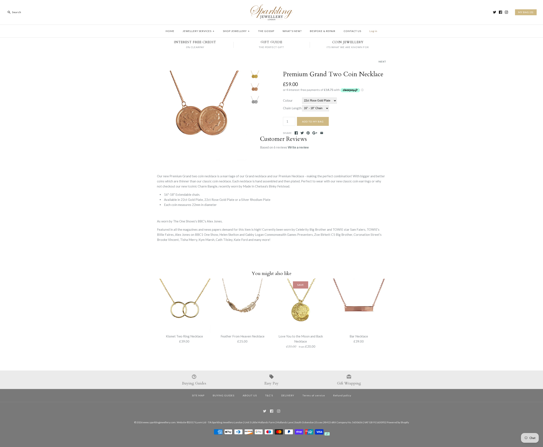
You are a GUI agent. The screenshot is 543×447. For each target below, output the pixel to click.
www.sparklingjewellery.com (159, 422)
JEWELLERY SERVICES (198, 31)
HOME (170, 31)
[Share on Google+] (314, 133)
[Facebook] (500, 12)
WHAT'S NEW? (292, 31)
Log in (373, 31)
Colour (288, 100)
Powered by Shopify (398, 422)
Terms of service (313, 395)
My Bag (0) (525, 12)
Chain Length (292, 108)
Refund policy (342, 395)
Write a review (298, 147)
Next (382, 61)
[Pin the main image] (308, 133)
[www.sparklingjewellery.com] (271, 7)
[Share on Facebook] (296, 133)
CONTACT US (352, 31)
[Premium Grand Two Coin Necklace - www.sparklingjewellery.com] (202, 73)
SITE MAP (198, 395)
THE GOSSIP (266, 31)
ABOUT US (250, 395)
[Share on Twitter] (302, 133)
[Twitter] (494, 12)
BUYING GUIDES (223, 395)
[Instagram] (506, 12)
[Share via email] (321, 133)
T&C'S (269, 395)
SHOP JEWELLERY (236, 31)
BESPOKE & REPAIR (322, 31)
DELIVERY (287, 395)
